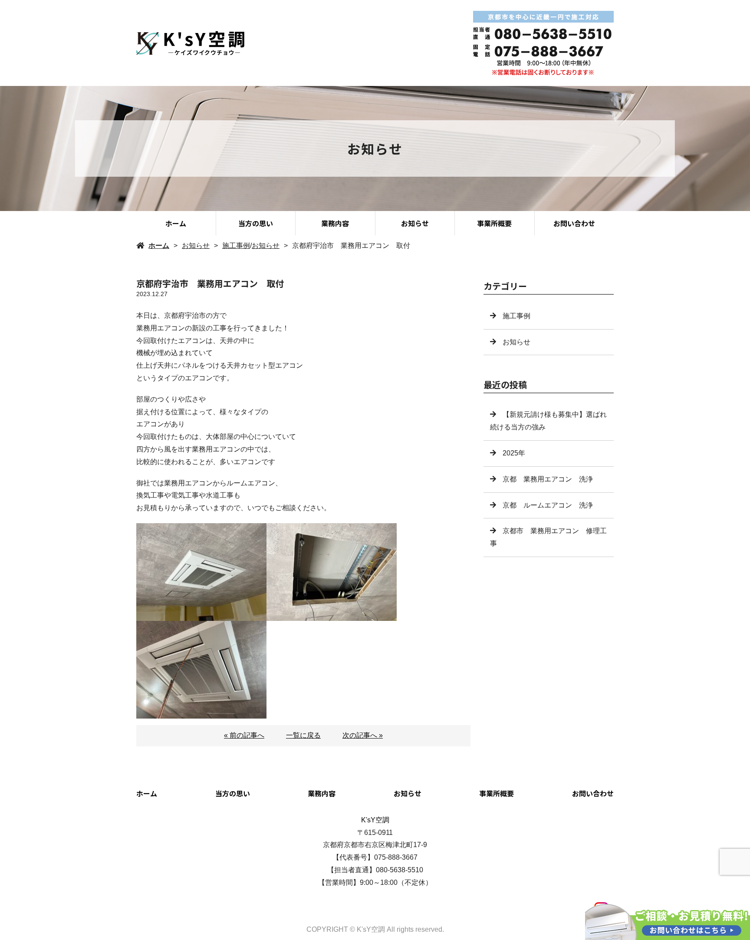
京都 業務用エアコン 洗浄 (548, 479)
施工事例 (236, 245)
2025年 (517, 453)
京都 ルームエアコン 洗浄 (548, 505)
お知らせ (415, 223)
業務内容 (335, 223)
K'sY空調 (375, 820)
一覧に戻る (303, 735)
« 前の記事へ (244, 735)
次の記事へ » (362, 735)
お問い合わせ (574, 223)
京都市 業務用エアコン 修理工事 (548, 537)
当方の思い (255, 223)
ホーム (175, 223)
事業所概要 (494, 223)
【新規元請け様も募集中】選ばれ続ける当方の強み (548, 421)
